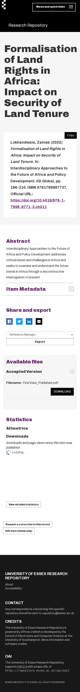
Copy (69, 134)
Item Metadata (26, 289)
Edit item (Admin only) (18, 531)
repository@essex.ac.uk (58, 613)
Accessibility (13, 588)
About (9, 584)
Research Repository (28, 25)
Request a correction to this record (28, 524)
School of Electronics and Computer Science (34, 636)
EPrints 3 (26, 631)
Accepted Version (24, 372)
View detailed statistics (24, 504)
